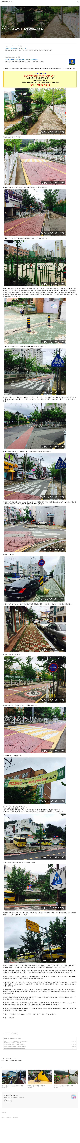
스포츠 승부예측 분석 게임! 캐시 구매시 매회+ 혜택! (21, 59)
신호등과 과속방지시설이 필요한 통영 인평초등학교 (15, 1041)
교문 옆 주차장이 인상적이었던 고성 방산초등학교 (14, 1046)
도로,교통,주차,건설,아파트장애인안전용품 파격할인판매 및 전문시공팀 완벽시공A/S (28, 50)
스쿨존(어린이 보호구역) (9, 1038)
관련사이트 (4, 1112)
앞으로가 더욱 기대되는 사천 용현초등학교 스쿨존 (14, 1048)
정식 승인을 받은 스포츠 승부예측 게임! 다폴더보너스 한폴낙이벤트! (24, 61)
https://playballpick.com (11, 57)
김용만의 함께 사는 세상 (7, 2)
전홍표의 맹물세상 (5, 1118)
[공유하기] (8, 1033)
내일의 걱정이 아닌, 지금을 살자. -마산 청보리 (14, 1097)
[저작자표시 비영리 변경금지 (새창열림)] (20, 1033)
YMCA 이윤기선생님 (6, 1115)
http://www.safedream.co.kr (12, 46)
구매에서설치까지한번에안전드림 (15, 48)
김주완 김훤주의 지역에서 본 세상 (8, 1120)
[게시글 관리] (10, 1033)
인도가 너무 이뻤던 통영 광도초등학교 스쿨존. (13, 1044)
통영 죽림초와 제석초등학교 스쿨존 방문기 (13, 1042)
